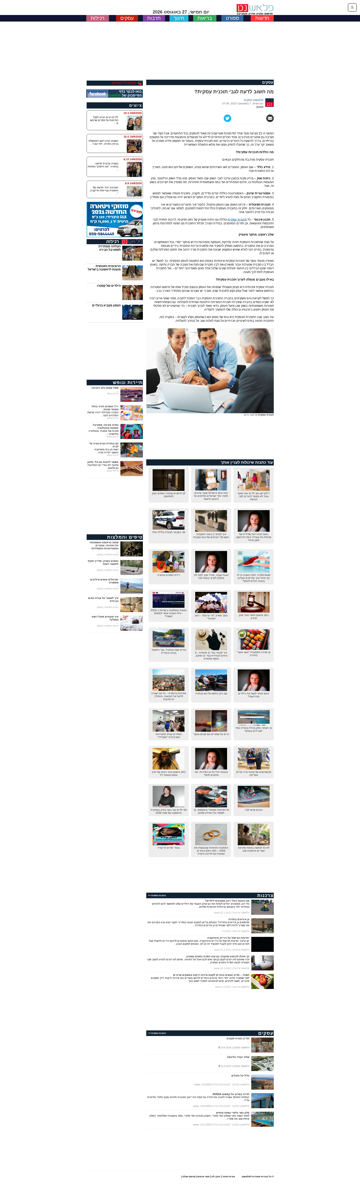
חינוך (179, 18)
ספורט (232, 18)
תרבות (154, 18)
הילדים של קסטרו (109, 285)
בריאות (204, 18)
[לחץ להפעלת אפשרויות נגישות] (352, 7)
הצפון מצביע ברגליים (106, 305)
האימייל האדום (124, 83)
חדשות (262, 18)
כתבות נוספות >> (157, 895)
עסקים (127, 18)
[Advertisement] (180, 49)
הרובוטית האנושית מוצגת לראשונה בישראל (104, 267)
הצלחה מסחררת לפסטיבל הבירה (109, 248)
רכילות (97, 18)
